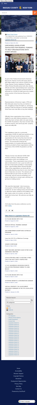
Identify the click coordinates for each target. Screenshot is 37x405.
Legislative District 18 (13, 353)
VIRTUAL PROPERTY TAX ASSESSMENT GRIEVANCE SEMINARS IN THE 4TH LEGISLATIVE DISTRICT (19, 288)
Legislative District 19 (13, 354)
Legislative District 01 (13, 322)
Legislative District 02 (13, 324)
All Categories (11, 315)
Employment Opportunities (18, 381)
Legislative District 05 (13, 330)
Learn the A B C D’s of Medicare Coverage (16, 238)
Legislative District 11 (13, 340)
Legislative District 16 (13, 349)
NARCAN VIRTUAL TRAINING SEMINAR (16, 225)
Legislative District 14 (13, 345)
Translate (31, 404)
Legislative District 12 (13, 342)
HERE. (10, 205)
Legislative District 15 (13, 347)
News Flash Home (12, 34)
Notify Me (10, 310)
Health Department (13, 319)
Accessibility (18, 371)
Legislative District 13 (13, 344)
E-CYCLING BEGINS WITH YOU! (14, 219)
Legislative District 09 (13, 337)
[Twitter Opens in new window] (9, 211)
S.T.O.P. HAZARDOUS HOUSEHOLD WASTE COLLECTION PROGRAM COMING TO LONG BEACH (17, 267)
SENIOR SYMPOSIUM (11, 244)
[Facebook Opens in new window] (6, 211)
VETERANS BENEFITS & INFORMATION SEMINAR (19, 280)
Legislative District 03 (13, 326)
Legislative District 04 (13, 328)
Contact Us (18, 388)
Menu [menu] (5, 3)
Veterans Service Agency (14, 317)
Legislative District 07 (13, 333)
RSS (9, 308)
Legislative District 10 (13, 338)
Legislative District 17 (13, 351)
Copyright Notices (18, 376)
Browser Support (18, 373)
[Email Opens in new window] (12, 211)
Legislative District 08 (13, 335)
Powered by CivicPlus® (18, 391)
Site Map (18, 386)
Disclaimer (18, 378)
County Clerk (11, 321)
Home (18, 368)
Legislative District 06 (13, 331)
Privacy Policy (18, 383)
